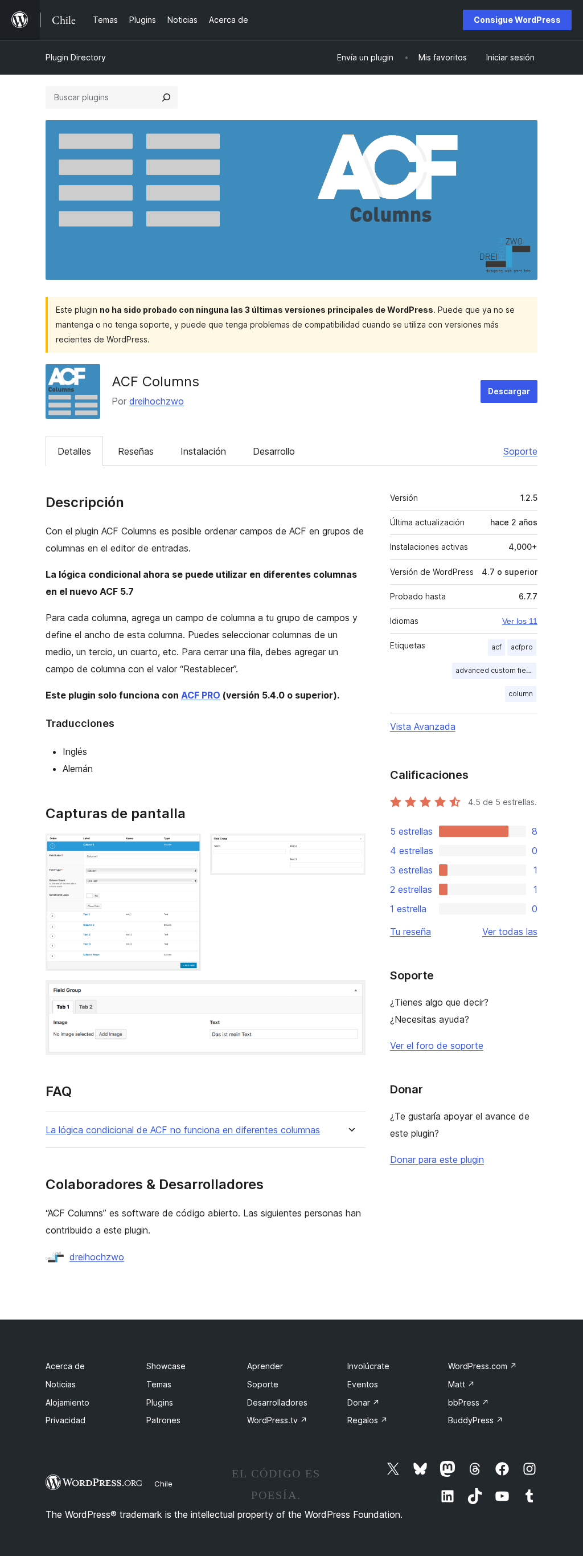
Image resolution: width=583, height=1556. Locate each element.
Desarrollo (274, 451)
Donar (363, 1402)
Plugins (159, 1402)
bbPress (468, 1402)
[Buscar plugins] (166, 97)
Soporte (520, 451)
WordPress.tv (277, 1420)
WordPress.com (482, 1366)
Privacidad (65, 1420)
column (520, 693)
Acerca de (65, 1366)
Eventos (362, 1384)
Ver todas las (509, 931)
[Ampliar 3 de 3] (350, 995)
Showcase (166, 1366)
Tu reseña (410, 931)
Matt (461, 1384)
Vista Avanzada (422, 726)
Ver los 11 (519, 621)
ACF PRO (200, 695)
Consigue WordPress (517, 19)
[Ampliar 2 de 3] (350, 849)
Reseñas (136, 451)
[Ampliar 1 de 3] (185, 849)
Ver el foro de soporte (436, 1045)
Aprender (265, 1366)
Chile (163, 1483)
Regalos (367, 1420)
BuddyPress (475, 1420)
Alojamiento (67, 1402)
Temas (158, 1384)
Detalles (74, 451)
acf (496, 647)
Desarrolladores (277, 1402)
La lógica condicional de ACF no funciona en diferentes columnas (183, 1130)
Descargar (509, 391)
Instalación (203, 451)
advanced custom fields (495, 670)
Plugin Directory (76, 57)
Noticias (61, 1384)
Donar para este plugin (437, 1159)
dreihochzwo (156, 401)
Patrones (163, 1420)
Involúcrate (368, 1366)
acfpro (522, 647)
